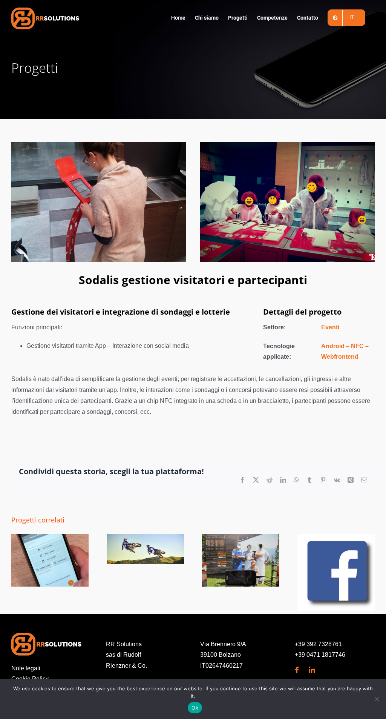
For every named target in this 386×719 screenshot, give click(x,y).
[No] (376, 699)
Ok (194, 708)
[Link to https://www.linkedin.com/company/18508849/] (312, 670)
